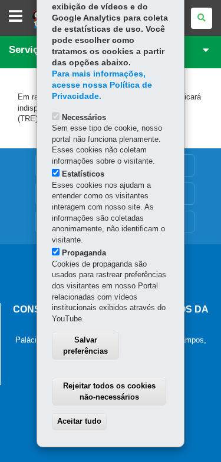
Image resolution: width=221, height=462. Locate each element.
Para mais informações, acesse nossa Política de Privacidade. (102, 85)
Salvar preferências (85, 345)
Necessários (84, 117)
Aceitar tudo (79, 421)
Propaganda (84, 252)
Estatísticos (83, 173)
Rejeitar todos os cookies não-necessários (109, 391)
